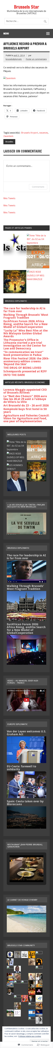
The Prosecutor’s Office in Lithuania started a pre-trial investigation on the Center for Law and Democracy (24, 344)
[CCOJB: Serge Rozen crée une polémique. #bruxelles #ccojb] (17, 481)
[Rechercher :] (26, 21)
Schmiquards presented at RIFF (25, 371)
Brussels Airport (29, 132)
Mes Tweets (9, 198)
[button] (20, 874)
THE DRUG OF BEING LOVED (22, 367)
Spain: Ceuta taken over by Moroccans (25, 803)
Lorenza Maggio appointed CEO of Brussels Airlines (25, 391)
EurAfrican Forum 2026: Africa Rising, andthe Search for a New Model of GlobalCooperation (25, 324)
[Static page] (14, 246)
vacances (43, 132)
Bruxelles (9, 142)
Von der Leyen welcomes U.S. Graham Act (26, 733)
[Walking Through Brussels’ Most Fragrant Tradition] (26, 620)
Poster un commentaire (36, 59)
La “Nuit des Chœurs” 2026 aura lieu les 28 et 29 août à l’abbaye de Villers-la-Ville (25, 399)
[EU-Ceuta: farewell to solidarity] (26, 797)
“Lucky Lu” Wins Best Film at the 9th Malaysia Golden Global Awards (25, 333)
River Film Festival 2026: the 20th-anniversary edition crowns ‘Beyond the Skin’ (26, 361)
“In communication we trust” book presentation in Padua (23, 353)
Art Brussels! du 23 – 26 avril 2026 (26, 405)
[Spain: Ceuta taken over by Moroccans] (26, 828)
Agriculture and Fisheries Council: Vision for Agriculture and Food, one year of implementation (26, 418)
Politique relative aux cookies (29, 1036)
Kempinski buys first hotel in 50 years (25, 410)
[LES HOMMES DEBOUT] (16, 467)
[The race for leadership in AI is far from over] (26, 582)
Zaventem (8, 136)
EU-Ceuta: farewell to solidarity (21, 768)
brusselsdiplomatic (14, 59)
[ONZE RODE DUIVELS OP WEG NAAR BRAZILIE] (38, 275)
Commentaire (38, 187)
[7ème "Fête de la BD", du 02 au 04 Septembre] (38, 239)
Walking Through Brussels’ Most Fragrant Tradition (25, 316)
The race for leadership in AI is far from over (24, 310)
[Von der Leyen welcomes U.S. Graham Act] (26, 762)
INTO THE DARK (14, 375)
